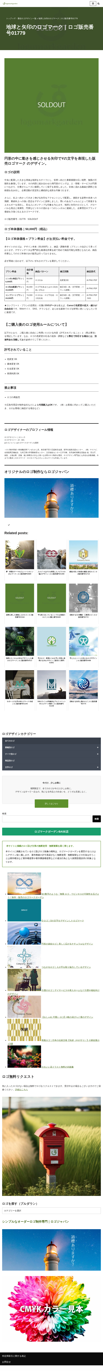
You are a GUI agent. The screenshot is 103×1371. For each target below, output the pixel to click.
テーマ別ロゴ (52, 754)
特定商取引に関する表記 (14, 1356)
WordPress (61, 1368)
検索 (4, 813)
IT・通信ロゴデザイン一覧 (25, 18)
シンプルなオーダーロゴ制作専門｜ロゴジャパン (35, 1221)
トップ (9, 18)
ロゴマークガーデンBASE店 (51, 831)
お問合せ (6, 1362)
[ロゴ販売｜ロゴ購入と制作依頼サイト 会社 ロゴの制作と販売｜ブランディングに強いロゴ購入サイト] (10, 3)
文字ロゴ (52, 767)
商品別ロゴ (9, 761)
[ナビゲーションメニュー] (93, 3)
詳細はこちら (21, 1089)
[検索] (99, 4)
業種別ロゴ (52, 747)
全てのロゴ (9, 741)
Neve (39, 1368)
